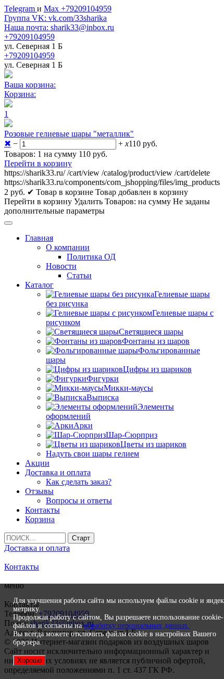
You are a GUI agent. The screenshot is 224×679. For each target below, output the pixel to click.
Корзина (40, 519)
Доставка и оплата (58, 472)
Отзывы (39, 491)
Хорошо (29, 660)
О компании (68, 247)
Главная (39, 237)
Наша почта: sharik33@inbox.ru (59, 27)
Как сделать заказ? (78, 481)
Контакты (42, 509)
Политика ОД (91, 256)
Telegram (20, 8)
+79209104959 (29, 36)
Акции (37, 463)
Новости (61, 266)
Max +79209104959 (77, 8)
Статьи (79, 275)
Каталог (39, 284)
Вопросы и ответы (79, 500)
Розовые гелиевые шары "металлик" (69, 133)
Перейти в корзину (38, 163)
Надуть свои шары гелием (92, 453)
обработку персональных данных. (137, 625)
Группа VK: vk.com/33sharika (55, 18)
